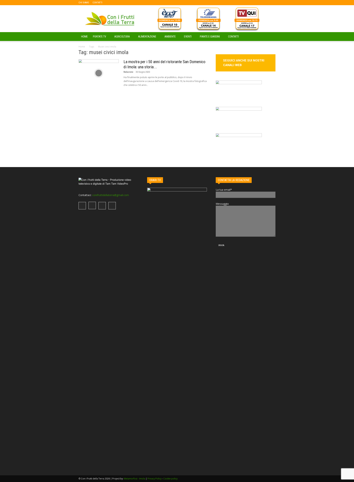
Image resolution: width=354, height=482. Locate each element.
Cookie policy (170, 478)
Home (82, 46)
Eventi (188, 36)
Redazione (128, 72)
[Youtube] (129, 2)
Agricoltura (122, 36)
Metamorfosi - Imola (134, 478)
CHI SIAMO (84, 2)
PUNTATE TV (99, 36)
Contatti (233, 36)
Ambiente (170, 36)
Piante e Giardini (210, 36)
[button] (271, 37)
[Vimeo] (123, 2)
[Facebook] (111, 2)
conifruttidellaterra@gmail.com (110, 195)
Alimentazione (147, 36)
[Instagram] (117, 2)
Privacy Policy (155, 478)
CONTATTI (97, 2)
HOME (84, 36)
